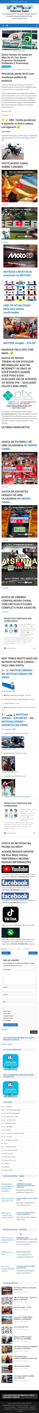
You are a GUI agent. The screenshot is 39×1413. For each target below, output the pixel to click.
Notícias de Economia (10, 1160)
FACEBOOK (18, 887)
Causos (6, 1143)
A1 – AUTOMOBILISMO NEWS (12, 1110)
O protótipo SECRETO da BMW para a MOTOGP (24, 1377)
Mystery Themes (32, 1405)
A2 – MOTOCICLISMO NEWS (12, 1113)
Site (4, 1001)
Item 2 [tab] (19, 1180)
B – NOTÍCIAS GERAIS (10, 1123)
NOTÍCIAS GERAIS (21, 670)
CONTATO (20, 1411)
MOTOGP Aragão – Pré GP (19, 343)
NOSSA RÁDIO (8, 1409)
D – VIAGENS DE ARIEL (10, 1147)
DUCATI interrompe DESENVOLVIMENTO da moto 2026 (25, 1357)
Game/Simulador (8, 1153)
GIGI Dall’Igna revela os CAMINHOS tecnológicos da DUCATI (25, 1347)
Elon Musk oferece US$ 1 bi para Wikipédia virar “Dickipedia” (33, 953)
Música (32, 699)
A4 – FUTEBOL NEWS (10, 1120)
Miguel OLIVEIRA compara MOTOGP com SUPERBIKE (22, 1338)
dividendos (12, 949)
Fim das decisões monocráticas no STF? (7, 953)
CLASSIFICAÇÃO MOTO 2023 (10, 772)
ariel (16, 69)
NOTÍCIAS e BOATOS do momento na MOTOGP (17, 273)
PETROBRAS (27, 949)
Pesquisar (4, 1029)
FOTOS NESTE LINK (18, 138)
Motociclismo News (21, 753)
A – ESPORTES (8, 1106)
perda (19, 949)
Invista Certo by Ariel (9, 1157)
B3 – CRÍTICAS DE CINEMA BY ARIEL (14, 1133)
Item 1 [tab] (18, 1180)
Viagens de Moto (8, 1170)
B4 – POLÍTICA (8, 1137)
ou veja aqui (5, 204)
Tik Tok (10, 925)
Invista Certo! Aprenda (9, 1407)
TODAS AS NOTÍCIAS (23, 1407)
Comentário (7, 969)
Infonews (28, 695)
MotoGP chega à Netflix (22, 1366)
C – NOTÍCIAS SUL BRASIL (11, 1140)
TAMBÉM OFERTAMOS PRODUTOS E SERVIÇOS (17, 796)
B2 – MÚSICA (7, 1130)
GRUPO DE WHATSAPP (25, 941)
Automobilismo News (22, 733)
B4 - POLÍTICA (6, 66)
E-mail (5, 994)
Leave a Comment (25, 69)
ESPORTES (20, 718)
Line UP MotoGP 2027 (21, 1327)
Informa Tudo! (19, 11)
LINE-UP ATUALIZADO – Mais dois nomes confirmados (18, 309)
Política (17, 703)
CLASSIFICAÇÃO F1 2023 (9, 749)
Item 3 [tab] (20, 1180)
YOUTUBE (22, 874)
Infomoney (5, 115)
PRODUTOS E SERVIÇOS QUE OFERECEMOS (25, 1409)
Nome (5, 987)
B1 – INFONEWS (8, 1127)
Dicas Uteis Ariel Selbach (11, 1150)
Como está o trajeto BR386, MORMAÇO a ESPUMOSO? (23, 1318)
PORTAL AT (7, 1163)
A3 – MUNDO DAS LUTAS (11, 1116)
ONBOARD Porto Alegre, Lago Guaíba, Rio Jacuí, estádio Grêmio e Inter (27, 1200)
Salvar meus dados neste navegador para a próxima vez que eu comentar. (8, 1016)
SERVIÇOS (7, 1167)
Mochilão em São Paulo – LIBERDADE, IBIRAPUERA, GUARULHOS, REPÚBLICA (24, 1214)
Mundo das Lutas (20, 776)
